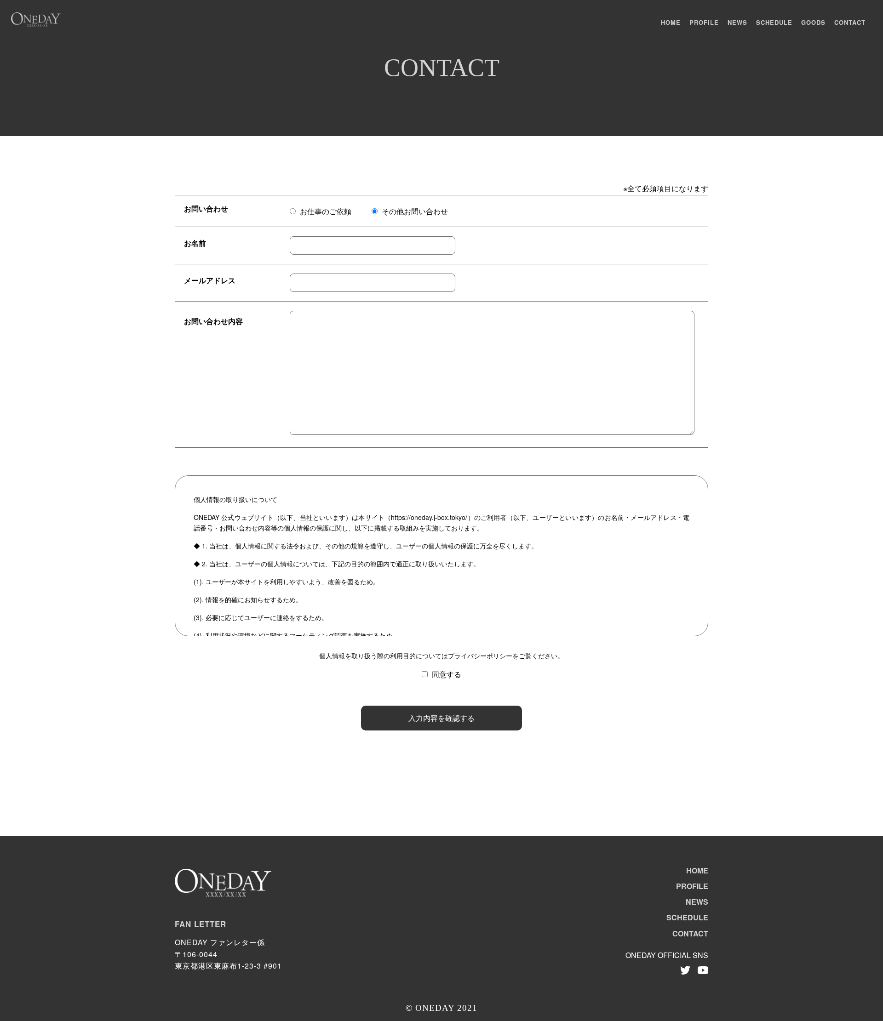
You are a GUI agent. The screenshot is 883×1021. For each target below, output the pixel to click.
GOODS (813, 22)
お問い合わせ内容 (213, 321)
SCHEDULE (774, 22)
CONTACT (850, 22)
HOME (671, 22)
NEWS (737, 22)
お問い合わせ (206, 208)
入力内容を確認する (441, 718)
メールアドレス (209, 280)
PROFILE (704, 22)
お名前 (195, 243)
